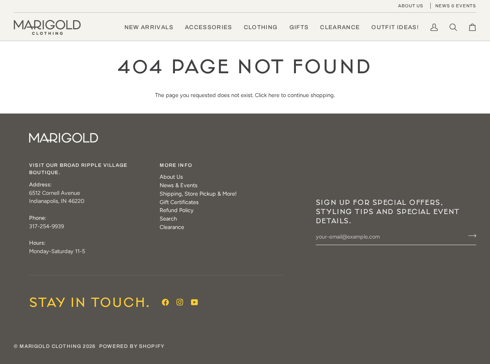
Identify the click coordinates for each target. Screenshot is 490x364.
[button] (208, 27)
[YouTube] (194, 302)
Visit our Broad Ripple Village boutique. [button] (78, 169)
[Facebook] (165, 302)
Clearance (172, 227)
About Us (171, 176)
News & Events (179, 185)
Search (168, 218)
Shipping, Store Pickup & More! (198, 193)
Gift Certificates (179, 202)
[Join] (470, 236)
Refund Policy (177, 210)
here (273, 95)
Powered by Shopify (132, 346)
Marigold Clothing (50, 346)
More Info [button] (176, 165)
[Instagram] (179, 302)
